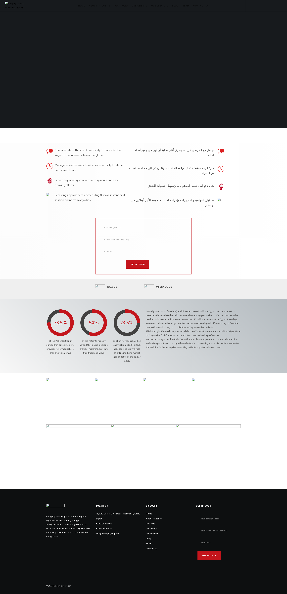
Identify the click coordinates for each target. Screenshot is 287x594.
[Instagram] (264, 6)
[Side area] (279, 6)
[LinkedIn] (271, 6)
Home (149, 514)
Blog (148, 539)
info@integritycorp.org (107, 534)
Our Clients (151, 529)
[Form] (249, 6)
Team (148, 544)
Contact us (151, 549)
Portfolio (150, 524)
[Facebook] (256, 6)
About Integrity (154, 519)
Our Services (152, 534)
